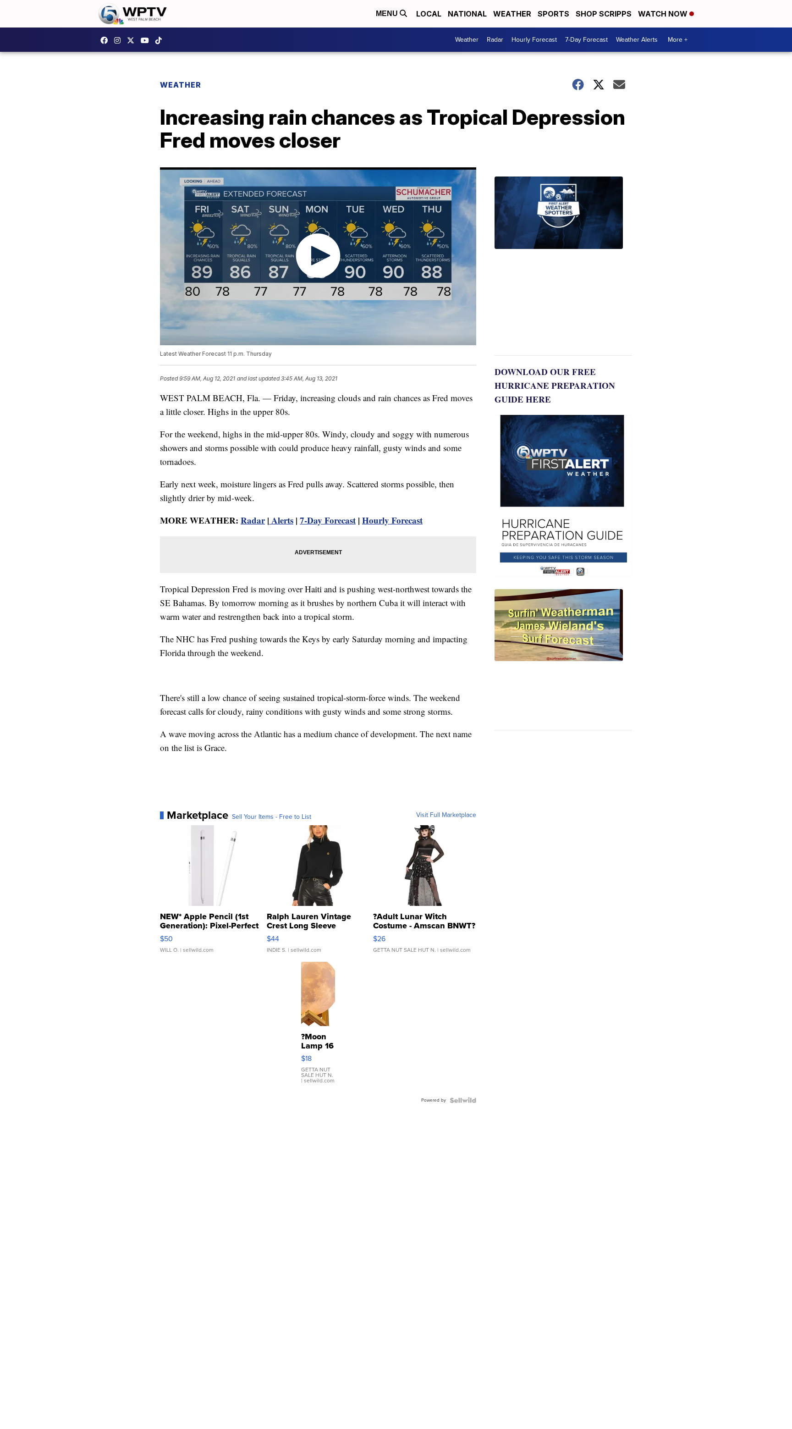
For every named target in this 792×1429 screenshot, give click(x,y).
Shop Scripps (604, 13)
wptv (119, 40)
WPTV (133, 40)
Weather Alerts (637, 39)
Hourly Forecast (534, 39)
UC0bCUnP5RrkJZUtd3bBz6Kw (147, 40)
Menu (388, 13)
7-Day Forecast (586, 39)
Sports (553, 13)
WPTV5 (106, 40)
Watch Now (663, 13)
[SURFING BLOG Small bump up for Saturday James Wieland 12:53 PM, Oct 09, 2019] (563, 659)
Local (428, 13)
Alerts (281, 520)
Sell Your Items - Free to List (271, 817)
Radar (495, 39)
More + (678, 39)
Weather (512, 13)
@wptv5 (160, 40)
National (467, 13)
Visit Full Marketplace (446, 815)
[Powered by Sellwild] (463, 1100)
